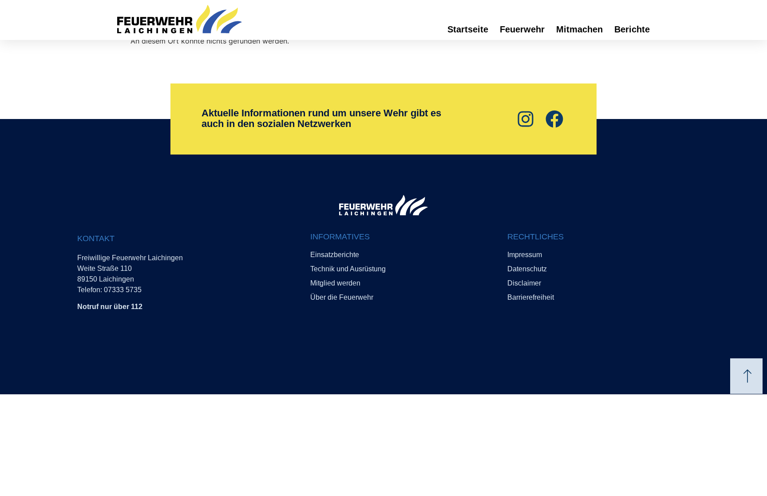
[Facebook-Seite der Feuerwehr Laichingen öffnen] (553, 119)
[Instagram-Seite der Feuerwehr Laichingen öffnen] (524, 119)
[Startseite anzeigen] (383, 205)
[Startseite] (210, 19)
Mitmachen (579, 29)
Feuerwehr (522, 29)
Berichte (632, 29)
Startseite (467, 29)
